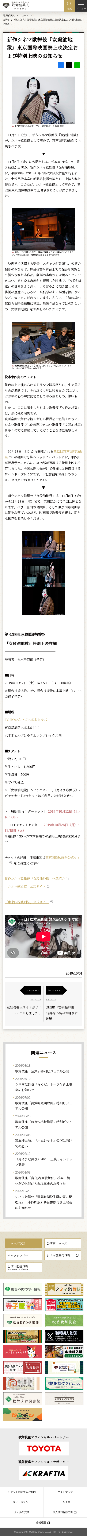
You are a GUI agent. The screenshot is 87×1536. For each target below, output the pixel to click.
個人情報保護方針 (63, 1512)
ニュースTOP (16, 1243)
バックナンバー (18, 1255)
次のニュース (54, 990)
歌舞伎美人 (9, 15)
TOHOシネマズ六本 (26, 719)
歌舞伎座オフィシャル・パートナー (43, 1437)
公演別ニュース (57, 1243)
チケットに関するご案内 (22, 1491)
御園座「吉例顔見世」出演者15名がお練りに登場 (62, 1013)
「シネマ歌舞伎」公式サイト (25, 886)
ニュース (24, 15)
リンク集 (65, 1502)
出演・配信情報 (18, 1267)
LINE (77, 65)
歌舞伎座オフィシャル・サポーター (43, 1461)
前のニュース (32, 990)
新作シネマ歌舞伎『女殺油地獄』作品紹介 (35, 878)
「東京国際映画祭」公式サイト (27, 901)
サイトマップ (65, 1491)
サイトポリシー (22, 1502)
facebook (61, 65)
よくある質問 (21, 1512)
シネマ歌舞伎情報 (58, 1255)
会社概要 (41, 1522)
